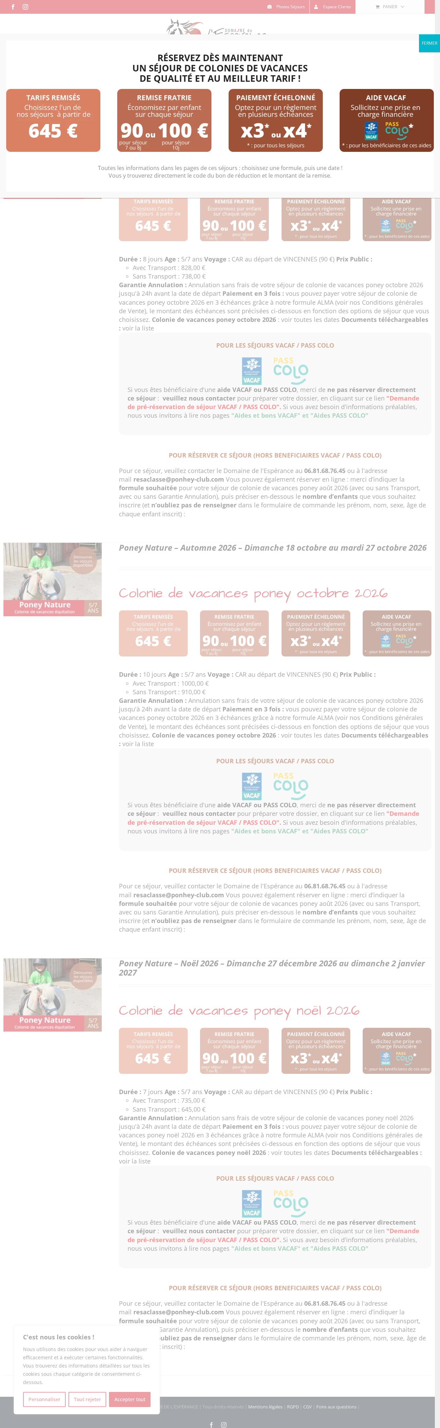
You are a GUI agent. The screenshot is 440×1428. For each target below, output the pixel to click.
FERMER (429, 43)
